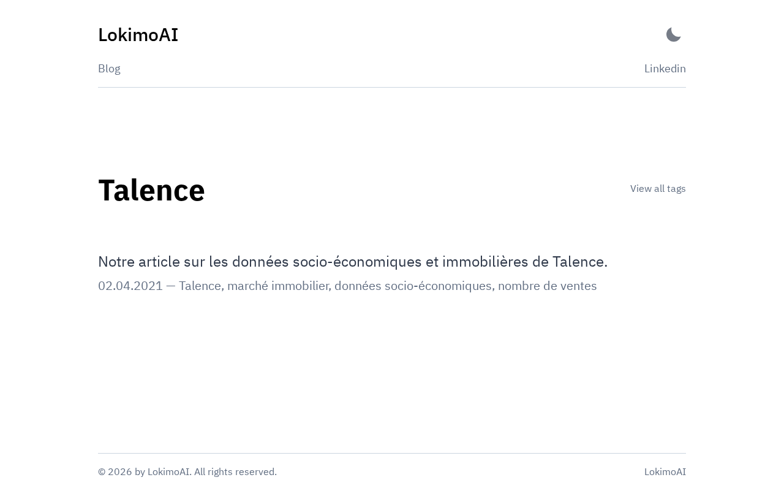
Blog (109, 68)
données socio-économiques (413, 285)
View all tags (658, 188)
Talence (200, 285)
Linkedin (665, 68)
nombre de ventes (547, 285)
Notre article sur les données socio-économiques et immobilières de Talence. (353, 261)
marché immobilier (277, 285)
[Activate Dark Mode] (674, 34)
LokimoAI (665, 471)
